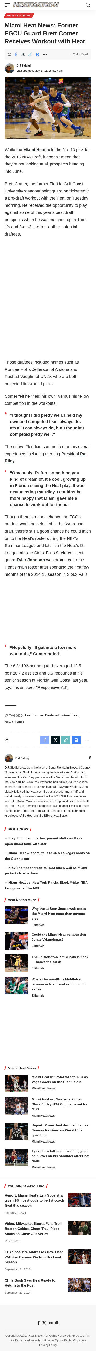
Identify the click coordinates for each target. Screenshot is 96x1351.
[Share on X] (23, 54)
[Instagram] (57, 1323)
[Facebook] (89, 758)
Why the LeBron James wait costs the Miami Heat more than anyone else (59, 913)
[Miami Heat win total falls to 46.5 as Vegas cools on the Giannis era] (16, 1083)
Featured (52, 715)
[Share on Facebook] (16, 54)
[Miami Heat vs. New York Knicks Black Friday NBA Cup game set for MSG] (16, 1106)
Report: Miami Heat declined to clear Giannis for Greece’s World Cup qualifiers (60, 1130)
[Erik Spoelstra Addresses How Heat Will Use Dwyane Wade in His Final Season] (79, 1256)
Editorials (38, 925)
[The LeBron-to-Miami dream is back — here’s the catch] (16, 963)
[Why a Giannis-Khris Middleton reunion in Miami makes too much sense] (16, 985)
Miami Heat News (19, 15)
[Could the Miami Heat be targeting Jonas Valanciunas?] (16, 941)
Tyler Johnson (31, 560)
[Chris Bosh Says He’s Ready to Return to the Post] (79, 1285)
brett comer (34, 715)
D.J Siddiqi (24, 65)
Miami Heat (34, 149)
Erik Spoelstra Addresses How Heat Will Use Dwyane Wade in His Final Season (34, 1257)
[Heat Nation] (36, 5)
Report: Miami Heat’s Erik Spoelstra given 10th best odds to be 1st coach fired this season (34, 1200)
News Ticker (14, 722)
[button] (9, 5)
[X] (44, 1323)
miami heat (70, 715)
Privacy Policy (48, 1345)
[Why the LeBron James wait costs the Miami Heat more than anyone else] (16, 915)
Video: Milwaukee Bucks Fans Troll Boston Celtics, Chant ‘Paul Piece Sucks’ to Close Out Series (33, 1228)
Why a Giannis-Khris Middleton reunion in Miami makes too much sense (59, 984)
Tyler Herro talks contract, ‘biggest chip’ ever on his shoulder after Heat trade (60, 1156)
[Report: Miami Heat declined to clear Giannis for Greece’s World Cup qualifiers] (16, 1131)
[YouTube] (51, 1323)
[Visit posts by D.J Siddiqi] (9, 68)
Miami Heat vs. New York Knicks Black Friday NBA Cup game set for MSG (59, 1104)
